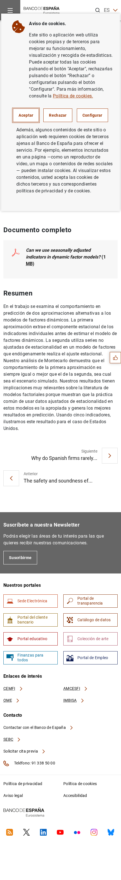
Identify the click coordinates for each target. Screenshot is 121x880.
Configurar (92, 115)
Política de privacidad (22, 783)
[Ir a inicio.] (42, 9)
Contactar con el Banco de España (35, 727)
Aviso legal (13, 795)
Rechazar (57, 115)
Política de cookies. (73, 96)
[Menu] (10, 10)
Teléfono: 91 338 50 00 (34, 763)
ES (107, 10)
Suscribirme (20, 557)
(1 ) (66, 256)
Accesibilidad (75, 795)
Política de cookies (80, 783)
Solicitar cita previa (21, 751)
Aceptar (26, 115)
